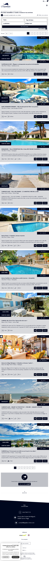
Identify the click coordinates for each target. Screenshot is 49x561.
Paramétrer (5, 557)
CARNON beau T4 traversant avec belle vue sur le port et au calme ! (18, 451)
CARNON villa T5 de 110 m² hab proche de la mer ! (14, 320)
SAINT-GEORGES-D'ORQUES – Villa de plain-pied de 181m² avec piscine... (20, 106)
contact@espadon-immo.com (26, 523)
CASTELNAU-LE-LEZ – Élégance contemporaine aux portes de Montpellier (20, 64)
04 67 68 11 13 (26, 512)
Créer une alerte (24, 484)
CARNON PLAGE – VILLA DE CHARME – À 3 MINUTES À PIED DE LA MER (19, 191)
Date (6, 33)
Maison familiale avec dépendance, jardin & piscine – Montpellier (18, 278)
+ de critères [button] (41, 28)
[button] (42, 15)
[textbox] (36, 20)
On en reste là (15, 544)
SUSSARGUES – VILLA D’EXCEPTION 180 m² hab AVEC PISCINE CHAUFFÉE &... (21, 149)
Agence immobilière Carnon (5, 11)
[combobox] (13, 20)
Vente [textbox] (4, 20)
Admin (34, 554)
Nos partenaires (30, 554)
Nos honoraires (25, 554)
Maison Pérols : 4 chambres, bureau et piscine (13, 235)
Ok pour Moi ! (15, 557)
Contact (39, 74)
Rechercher (24, 26)
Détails (45, 74)
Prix (10, 33)
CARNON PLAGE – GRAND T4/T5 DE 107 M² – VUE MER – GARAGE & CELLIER (21, 407)
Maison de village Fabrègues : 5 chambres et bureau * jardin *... (17, 363)
